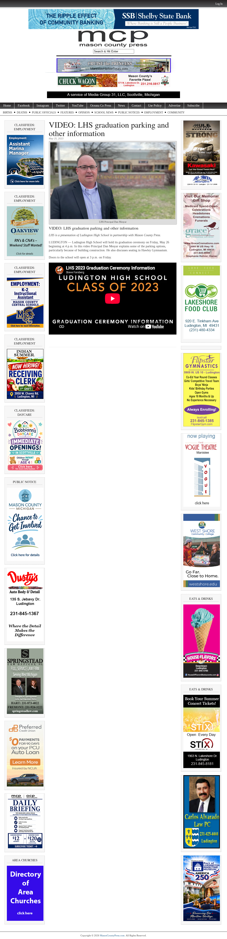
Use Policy (155, 105)
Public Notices (129, 112)
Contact (136, 105)
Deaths (22, 112)
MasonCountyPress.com (112, 935)
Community (176, 112)
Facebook (24, 105)
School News (104, 112)
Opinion (84, 112)
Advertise (174, 105)
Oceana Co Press (100, 105)
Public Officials (44, 112)
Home (7, 105)
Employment (153, 112)
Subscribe (193, 105)
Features (67, 112)
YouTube (77, 105)
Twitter (60, 105)
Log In (219, 3)
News (121, 105)
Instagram (43, 105)
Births (7, 112)
